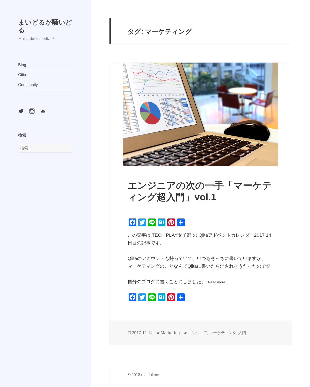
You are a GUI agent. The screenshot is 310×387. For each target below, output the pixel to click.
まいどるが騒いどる (45, 25)
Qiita (22, 75)
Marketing (170, 332)
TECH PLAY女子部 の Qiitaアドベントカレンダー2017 (208, 235)
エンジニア (197, 332)
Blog (22, 65)
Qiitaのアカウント (146, 258)
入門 (242, 332)
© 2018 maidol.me (143, 375)
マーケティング (222, 332)
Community (28, 85)
